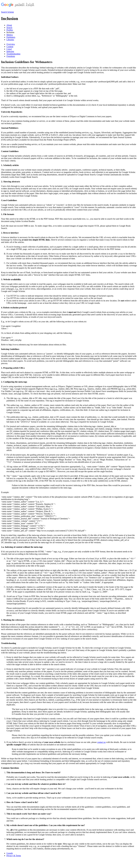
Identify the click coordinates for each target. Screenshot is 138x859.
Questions (10, 56)
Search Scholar (7, 12)
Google (9, 853)
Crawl (9, 49)
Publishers (10, 37)
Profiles (9, 30)
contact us (101, 742)
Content (9, 46)
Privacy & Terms (13, 855)
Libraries (10, 39)
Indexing (10, 51)
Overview (10, 44)
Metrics (9, 35)
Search (9, 27)
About (9, 25)
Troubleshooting (13, 54)
